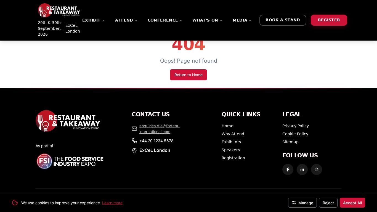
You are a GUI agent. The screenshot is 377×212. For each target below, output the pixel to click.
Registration (233, 158)
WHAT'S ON (205, 20)
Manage (305, 202)
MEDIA (240, 20)
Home (227, 126)
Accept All (352, 202)
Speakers (231, 150)
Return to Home (188, 74)
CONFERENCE (163, 20)
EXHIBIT (91, 20)
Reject (328, 202)
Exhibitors (231, 142)
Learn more (112, 202)
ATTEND (124, 20)
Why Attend (233, 134)
